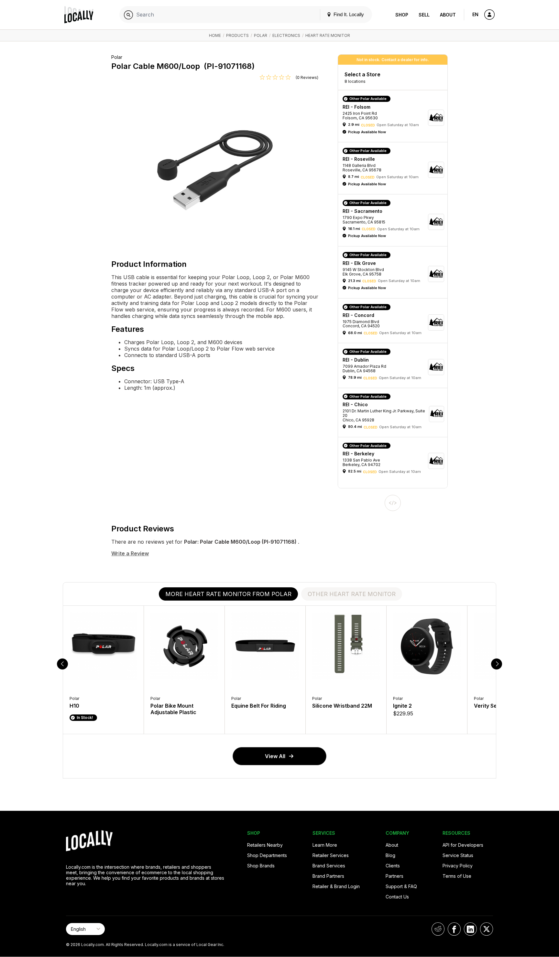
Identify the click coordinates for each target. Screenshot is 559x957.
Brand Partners (328, 876)
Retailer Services (330, 855)
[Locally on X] (486, 929)
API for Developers (463, 845)
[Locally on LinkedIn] (470, 929)
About (448, 14)
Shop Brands (261, 865)
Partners (394, 876)
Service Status (458, 855)
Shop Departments (267, 855)
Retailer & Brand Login (336, 886)
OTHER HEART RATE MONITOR (352, 594)
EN (475, 14)
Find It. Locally (348, 14)
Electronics (286, 35)
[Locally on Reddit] (438, 929)
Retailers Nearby (265, 845)
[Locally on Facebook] (454, 929)
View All (275, 756)
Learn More (324, 845)
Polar (260, 35)
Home (215, 35)
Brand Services (328, 865)
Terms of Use (457, 876)
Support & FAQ (401, 886)
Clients (393, 865)
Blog (390, 855)
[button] (395, 117)
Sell (424, 14)
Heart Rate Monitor (327, 35)
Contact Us (397, 896)
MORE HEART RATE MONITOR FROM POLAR (228, 594)
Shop (401, 14)
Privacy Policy (458, 865)
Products (237, 35)
